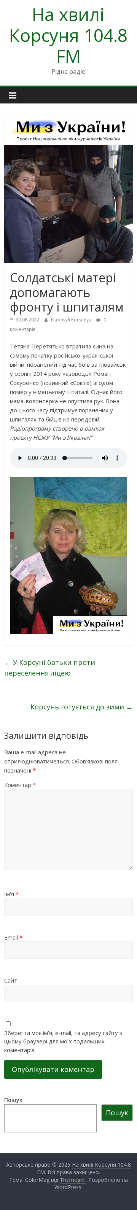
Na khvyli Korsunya (71, 319)
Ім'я (11, 894)
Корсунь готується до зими (81, 706)
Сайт (10, 980)
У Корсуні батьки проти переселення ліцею (49, 668)
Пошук (13, 1099)
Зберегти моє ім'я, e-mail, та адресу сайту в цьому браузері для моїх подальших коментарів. (63, 1041)
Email (13, 937)
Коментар (20, 785)
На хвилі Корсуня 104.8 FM (68, 35)
